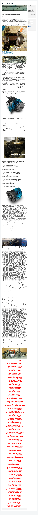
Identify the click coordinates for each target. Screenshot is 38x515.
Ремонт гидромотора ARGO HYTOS (14, 366)
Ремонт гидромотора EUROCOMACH (15, 442)
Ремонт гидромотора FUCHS (15, 461)
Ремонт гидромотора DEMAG (14, 414)
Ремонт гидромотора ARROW (14, 367)
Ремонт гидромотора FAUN (15, 450)
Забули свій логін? (31, 27)
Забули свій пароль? (31, 28)
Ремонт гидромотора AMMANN (14, 364)
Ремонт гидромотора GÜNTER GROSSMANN (14, 473)
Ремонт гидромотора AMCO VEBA (14, 363)
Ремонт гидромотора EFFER (15, 439)
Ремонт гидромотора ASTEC (15, 370)
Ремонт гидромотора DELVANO (15, 411)
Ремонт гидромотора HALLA (15, 474)
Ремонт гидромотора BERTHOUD (15, 383)
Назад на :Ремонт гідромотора (6, 12)
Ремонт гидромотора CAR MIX (14, 394)
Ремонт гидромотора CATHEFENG (14, 398)
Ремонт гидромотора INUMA (15, 498)
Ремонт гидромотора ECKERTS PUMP (15, 436)
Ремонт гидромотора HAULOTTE (15, 480)
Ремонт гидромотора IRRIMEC (14, 499)
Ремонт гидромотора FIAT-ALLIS (15, 454)
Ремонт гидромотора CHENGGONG (14, 399)
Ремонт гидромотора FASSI (15, 449)
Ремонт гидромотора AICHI (15, 360)
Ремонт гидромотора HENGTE (14, 481)
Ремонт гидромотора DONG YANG (14, 423)
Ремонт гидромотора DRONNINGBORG (14, 426)
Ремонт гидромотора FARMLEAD (15, 447)
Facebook (10, 52)
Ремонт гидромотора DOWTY (14, 425)
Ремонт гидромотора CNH (14, 402)
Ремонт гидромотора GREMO (14, 471)
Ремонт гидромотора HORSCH (14, 487)
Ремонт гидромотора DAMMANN (15, 408)
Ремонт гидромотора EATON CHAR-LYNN (14, 432)
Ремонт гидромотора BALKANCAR (14, 371)
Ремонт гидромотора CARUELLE (15, 395)
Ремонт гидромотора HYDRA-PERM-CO (14, 489)
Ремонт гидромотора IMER (15, 496)
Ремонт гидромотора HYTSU (15, 495)
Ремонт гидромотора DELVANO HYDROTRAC (14, 412)
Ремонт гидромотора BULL (15, 392)
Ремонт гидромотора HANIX (15, 477)
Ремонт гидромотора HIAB (15, 482)
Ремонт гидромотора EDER (15, 437)
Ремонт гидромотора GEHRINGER (14, 467)
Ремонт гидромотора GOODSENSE (14, 468)
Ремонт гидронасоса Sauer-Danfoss (7, 12)
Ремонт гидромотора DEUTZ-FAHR (14, 419)
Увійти (30, 26)
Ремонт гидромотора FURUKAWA (15, 463)
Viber (4, 52)
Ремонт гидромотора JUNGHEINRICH (15, 505)
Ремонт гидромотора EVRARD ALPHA (15, 445)
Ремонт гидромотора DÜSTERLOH (14, 428)
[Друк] (2, 16)
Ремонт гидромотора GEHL (15, 466)
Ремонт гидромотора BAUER (15, 376)
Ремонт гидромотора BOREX (14, 390)
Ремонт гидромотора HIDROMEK (15, 484)
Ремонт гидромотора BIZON (15, 385)
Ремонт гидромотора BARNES (14, 374)
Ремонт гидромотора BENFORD (15, 381)
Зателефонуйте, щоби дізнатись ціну (7, 53)
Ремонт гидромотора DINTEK (14, 422)
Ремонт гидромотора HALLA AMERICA (14, 475)
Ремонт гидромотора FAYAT (15, 452)
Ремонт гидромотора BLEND (15, 387)
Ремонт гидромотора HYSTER (14, 494)
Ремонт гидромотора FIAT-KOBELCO (15, 457)
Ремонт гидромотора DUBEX (14, 418)
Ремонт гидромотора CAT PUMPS (15, 397)
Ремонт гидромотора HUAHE (14, 488)
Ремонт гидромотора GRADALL (15, 470)
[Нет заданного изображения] (14, 38)
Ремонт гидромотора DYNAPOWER (14, 430)
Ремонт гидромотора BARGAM (14, 373)
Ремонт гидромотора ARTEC (15, 369)
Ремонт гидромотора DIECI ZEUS (15, 421)
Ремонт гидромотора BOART (14, 388)
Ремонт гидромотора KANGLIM (15, 506)
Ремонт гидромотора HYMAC (14, 492)
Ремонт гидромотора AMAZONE (15, 362)
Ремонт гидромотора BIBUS (15, 384)
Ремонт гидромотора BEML (15, 380)
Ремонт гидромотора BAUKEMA (15, 377)
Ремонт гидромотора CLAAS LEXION (15, 401)
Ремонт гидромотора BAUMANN (15, 378)
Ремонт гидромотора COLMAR (14, 404)
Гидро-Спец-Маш (4, 54)
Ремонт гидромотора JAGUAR (14, 503)
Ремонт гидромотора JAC (14, 502)
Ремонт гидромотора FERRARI (14, 453)
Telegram (7, 52)
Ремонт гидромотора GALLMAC (15, 464)
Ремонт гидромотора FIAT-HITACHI (14, 456)
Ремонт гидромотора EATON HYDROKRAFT (14, 435)
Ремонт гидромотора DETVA (14, 416)
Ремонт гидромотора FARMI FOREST (15, 446)
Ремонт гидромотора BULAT (15, 391)
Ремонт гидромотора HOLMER (14, 485)
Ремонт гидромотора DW (14, 429)
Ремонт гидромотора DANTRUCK (15, 409)
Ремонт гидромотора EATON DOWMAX (14, 433)
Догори (35, 513)
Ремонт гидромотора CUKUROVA (15, 406)
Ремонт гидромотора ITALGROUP (15, 501)
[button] (7, 51)
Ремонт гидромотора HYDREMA (15, 491)
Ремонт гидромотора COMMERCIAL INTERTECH (14, 405)
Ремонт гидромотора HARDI (15, 478)
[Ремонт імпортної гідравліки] (14, 242)
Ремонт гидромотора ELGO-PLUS (15, 440)
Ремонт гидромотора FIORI (15, 460)
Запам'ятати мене (31, 25)
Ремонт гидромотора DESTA (15, 415)
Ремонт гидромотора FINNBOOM (15, 459)
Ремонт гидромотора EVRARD (14, 443)
